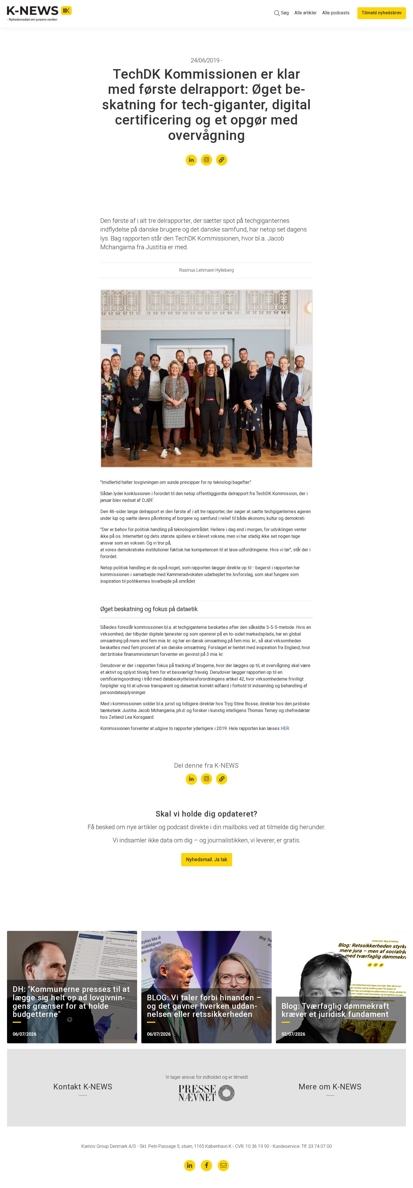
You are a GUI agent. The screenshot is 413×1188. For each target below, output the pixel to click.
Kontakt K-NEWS (82, 1086)
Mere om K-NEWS (330, 1086)
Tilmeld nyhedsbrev (382, 12)
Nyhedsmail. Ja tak (206, 859)
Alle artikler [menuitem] (305, 12)
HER (285, 728)
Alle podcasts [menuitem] (336, 12)
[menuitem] (281, 13)
